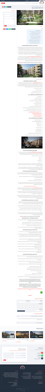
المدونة (26, 3)
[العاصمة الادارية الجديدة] (22, 368)
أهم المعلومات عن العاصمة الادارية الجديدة (37, 376)
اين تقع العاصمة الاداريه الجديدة (27, 378)
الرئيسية (36, 3)
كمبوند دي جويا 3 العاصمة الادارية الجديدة (34, 112)
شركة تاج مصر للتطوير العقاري (37, 82)
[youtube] (3, 0)
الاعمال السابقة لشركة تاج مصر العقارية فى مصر (34, 33)
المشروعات (33, 3)
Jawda (24, 390)
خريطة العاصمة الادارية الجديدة (27, 372)
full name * (41, 300)
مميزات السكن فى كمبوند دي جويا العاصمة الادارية (34, 31)
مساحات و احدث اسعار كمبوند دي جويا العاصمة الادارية (34, 39)
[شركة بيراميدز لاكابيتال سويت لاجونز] (36, 337)
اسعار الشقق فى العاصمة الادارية (27, 377)
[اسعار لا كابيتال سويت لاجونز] (8, 337)
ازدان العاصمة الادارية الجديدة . (37, 116)
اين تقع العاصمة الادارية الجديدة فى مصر (26, 376)
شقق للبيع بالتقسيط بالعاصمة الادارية (37, 378)
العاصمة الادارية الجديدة (39, 372)
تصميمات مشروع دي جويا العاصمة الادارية (35, 38)
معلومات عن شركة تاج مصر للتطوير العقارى (35, 32)
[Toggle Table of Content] (41, 30)
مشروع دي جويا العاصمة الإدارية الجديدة (36, 152)
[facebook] (1, 0)
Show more (32, 340)
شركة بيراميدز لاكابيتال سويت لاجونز (38, 339)
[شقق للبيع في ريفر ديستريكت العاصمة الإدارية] (22, 337)
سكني (31, 3)
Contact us (3, 3)
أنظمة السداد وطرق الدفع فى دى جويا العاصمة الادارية (33, 40)
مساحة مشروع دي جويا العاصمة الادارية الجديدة (35, 37)
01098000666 (9, 6)
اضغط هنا (21, 216)
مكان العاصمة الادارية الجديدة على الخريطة (37, 377)
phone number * (28, 300)
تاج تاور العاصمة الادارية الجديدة (37, 114)
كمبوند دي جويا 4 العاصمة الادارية (36, 113)
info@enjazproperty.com (37, 358)
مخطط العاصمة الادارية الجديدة (38, 373)
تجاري (28, 3)
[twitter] (2, 0)
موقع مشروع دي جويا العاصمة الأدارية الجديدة (35, 36)
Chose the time (40, 309)
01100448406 (20, 62)
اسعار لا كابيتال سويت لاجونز (10, 339)
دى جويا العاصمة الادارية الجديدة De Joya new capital (35, 56)
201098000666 (38, 356)
